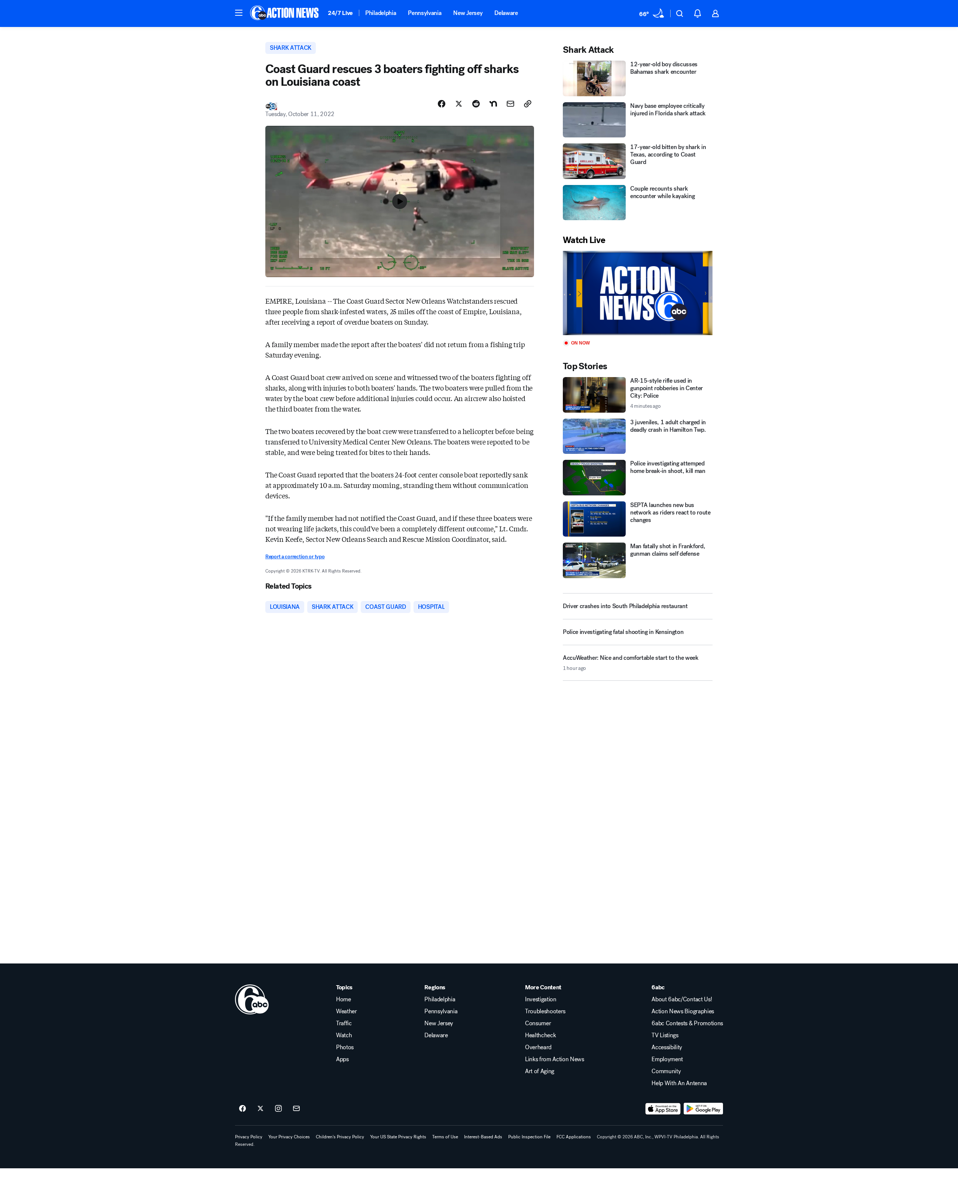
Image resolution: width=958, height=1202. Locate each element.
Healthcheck (540, 1035)
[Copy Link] (527, 103)
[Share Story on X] (458, 103)
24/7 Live (340, 13)
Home (343, 999)
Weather (346, 1011)
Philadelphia (380, 13)
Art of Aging (539, 1071)
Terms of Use (445, 1137)
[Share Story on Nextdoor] (493, 103)
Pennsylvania (424, 13)
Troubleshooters (545, 1011)
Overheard (538, 1047)
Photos (345, 1047)
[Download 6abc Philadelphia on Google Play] (703, 1109)
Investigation (540, 999)
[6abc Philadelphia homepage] (285, 13)
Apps (342, 1059)
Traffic (344, 1023)
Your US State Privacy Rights (398, 1137)
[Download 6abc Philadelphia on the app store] (663, 1109)
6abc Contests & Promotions (687, 1023)
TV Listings (665, 1035)
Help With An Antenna (679, 1083)
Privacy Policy (248, 1137)
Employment (667, 1059)
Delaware (506, 13)
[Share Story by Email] (510, 103)
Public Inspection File (529, 1137)
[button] (239, 12)
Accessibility (667, 1047)
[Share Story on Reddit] (476, 103)
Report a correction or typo (294, 556)
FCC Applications (573, 1137)
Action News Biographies (683, 1011)
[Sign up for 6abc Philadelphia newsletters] (296, 1108)
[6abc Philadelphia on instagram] (278, 1108)
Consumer (538, 1023)
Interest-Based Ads (483, 1137)
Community (666, 1071)
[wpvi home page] (252, 999)
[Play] (638, 293)
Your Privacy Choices (289, 1137)
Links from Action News (554, 1059)
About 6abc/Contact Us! (682, 999)
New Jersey (467, 13)
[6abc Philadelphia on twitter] (260, 1108)
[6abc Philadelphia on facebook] (242, 1108)
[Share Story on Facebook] (441, 103)
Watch (344, 1035)
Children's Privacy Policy (340, 1137)
